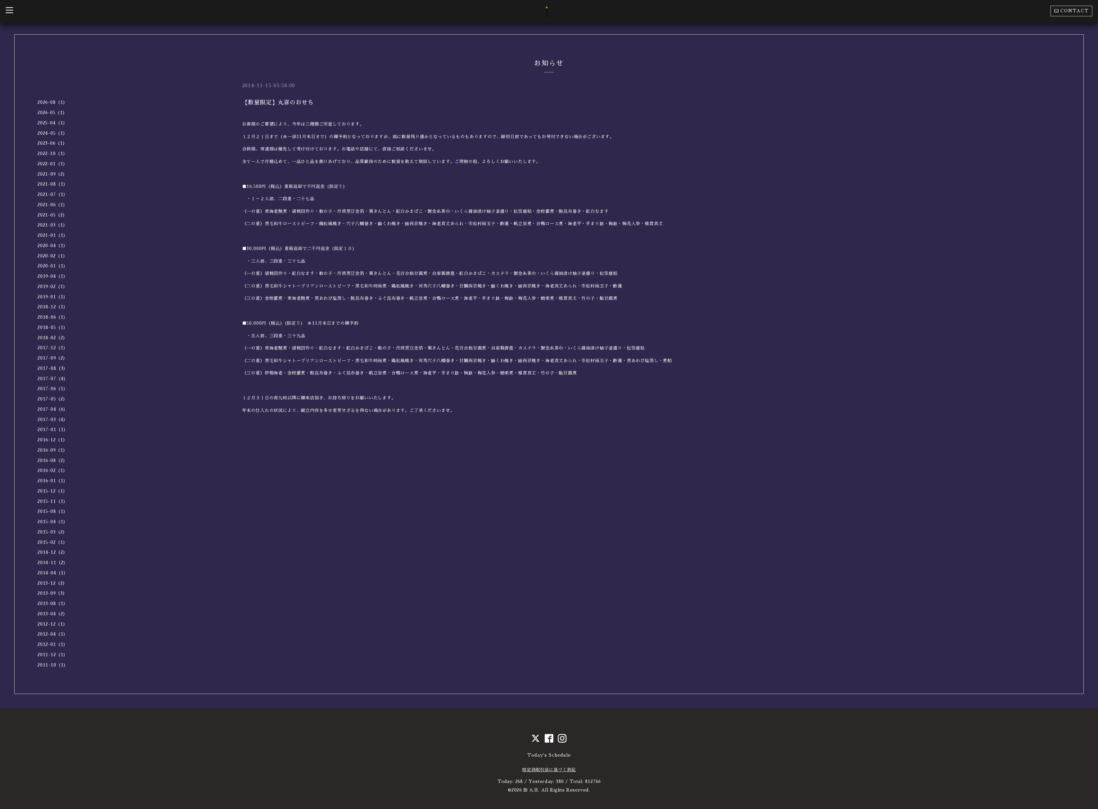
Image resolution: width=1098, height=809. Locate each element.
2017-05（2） (52, 399)
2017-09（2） (52, 358)
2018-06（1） (52, 317)
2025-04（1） (52, 123)
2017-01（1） (52, 429)
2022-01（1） (52, 164)
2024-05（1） (52, 133)
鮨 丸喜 (530, 790)
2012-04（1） (52, 634)
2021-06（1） (52, 205)
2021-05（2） (52, 215)
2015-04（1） (52, 521)
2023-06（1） (52, 143)
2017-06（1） (52, 388)
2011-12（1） (52, 655)
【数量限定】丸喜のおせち (278, 102)
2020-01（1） (52, 266)
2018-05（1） (52, 327)
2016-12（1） (52, 440)
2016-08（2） (52, 460)
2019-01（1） (52, 297)
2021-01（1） (52, 235)
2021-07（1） (52, 194)
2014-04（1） (52, 573)
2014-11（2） (52, 562)
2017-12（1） (52, 348)
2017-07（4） (52, 378)
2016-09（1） (52, 450)
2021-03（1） (52, 225)
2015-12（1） (52, 491)
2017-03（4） (52, 419)
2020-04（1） (52, 245)
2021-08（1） (52, 184)
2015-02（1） (52, 542)
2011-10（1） (52, 665)
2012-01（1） (52, 644)
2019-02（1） (52, 286)
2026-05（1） (52, 112)
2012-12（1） (52, 624)
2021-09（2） (52, 174)
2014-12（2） (52, 552)
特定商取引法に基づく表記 (549, 770)
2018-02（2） (52, 338)
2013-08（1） (52, 603)
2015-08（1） (52, 511)
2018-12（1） (52, 307)
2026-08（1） (52, 102)
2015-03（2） (52, 532)
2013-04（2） (52, 614)
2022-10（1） (52, 153)
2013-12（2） (52, 583)
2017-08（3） (52, 368)
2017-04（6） (52, 409)
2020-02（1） (52, 256)
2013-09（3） (52, 593)
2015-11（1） (52, 501)
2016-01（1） (52, 481)
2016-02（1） (52, 470)
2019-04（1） (52, 276)
